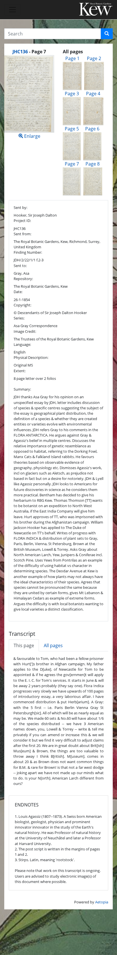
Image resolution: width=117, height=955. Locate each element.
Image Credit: (25, 331)
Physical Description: (31, 357)
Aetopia (101, 902)
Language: (22, 344)
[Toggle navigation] (12, 9)
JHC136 (20, 51)
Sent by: (20, 207)
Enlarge (31, 136)
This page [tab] (24, 645)
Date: (18, 291)
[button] (107, 33)
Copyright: (22, 305)
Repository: (23, 278)
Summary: (22, 389)
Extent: (20, 370)
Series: (19, 318)
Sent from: (22, 233)
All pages (53, 645)
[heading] (29, 51)
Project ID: (22, 220)
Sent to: (20, 265)
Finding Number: (28, 252)
